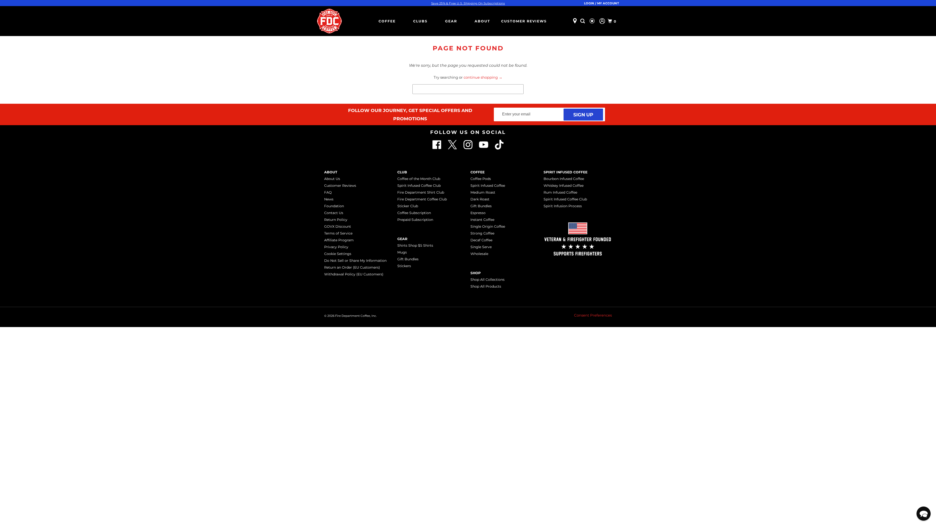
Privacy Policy (336, 247)
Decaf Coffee (481, 240)
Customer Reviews (524, 21)
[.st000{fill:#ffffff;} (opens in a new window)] (437, 148)
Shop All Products (485, 286)
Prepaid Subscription (415, 219)
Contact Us (333, 213)
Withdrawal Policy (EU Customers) (353, 274)
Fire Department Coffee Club (422, 199)
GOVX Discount (337, 226)
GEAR (451, 21)
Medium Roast (482, 192)
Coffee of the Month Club (418, 179)
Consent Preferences (593, 315)
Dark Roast (479, 199)
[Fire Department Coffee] (329, 21)
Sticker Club (407, 206)
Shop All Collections (487, 279)
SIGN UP (583, 115)
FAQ (328, 192)
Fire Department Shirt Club (420, 192)
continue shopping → (483, 77)
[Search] (583, 21)
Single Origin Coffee (487, 226)
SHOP (475, 273)
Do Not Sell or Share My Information (355, 260)
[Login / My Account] (602, 21)
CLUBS (420, 21)
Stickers (404, 266)
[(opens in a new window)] (499, 148)
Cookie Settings (337, 254)
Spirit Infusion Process (563, 206)
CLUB (402, 172)
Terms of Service (338, 233)
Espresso (478, 213)
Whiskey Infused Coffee (564, 185)
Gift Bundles (408, 259)
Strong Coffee (482, 233)
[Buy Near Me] (575, 21)
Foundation (334, 206)
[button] (923, 514)
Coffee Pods (480, 179)
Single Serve (481, 247)
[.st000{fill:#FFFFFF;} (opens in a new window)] (453, 148)
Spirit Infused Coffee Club (419, 185)
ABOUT (482, 21)
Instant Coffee (482, 219)
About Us (332, 179)
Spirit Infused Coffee (487, 185)
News (328, 199)
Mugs (402, 252)
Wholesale (479, 254)
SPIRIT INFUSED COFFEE (565, 172)
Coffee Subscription (414, 213)
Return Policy (335, 219)
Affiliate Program (339, 240)
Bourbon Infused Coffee (564, 179)
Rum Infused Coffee (560, 192)
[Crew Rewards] (593, 21)
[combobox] (468, 89)
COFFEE (387, 21)
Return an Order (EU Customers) (352, 267)
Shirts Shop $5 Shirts (415, 245)
